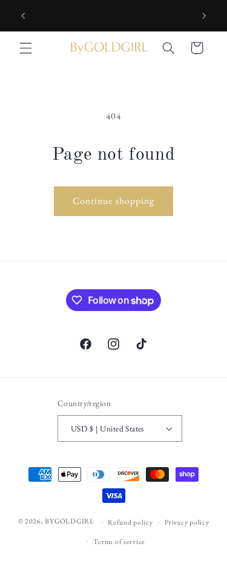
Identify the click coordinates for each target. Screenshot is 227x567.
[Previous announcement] (23, 15)
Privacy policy (187, 521)
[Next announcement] (204, 15)
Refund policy (130, 521)
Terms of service (119, 541)
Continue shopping (113, 200)
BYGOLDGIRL (69, 521)
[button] (25, 48)
